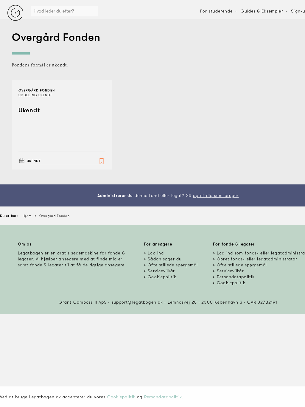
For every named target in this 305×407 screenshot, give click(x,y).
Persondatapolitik (163, 396)
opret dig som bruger (216, 195)
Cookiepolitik (121, 396)
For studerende (216, 11)
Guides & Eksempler (262, 11)
